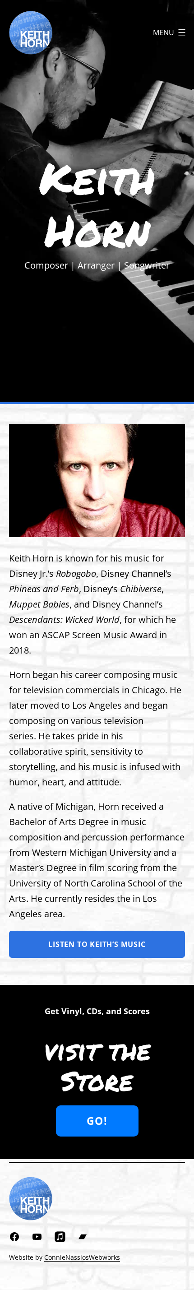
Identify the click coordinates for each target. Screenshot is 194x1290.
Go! (97, 1121)
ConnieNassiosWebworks (82, 1257)
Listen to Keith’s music (96, 944)
